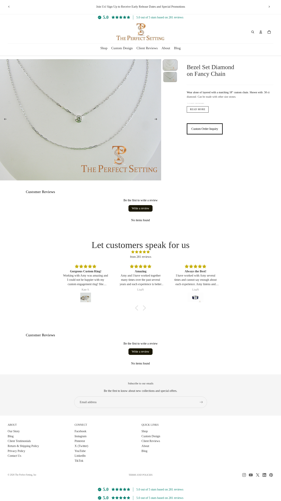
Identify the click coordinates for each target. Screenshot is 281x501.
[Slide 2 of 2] (170, 77)
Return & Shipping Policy (23, 446)
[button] (137, 308)
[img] (140, 252)
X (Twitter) (81, 446)
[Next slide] (269, 6)
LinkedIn (80, 455)
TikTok (79, 460)
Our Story (14, 431)
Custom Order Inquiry (204, 129)
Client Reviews (150, 441)
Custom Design (150, 436)
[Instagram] (244, 475)
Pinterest (80, 441)
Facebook (80, 431)
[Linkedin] (264, 475)
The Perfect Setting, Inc (25, 474)
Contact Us (14, 455)
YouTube (80, 450)
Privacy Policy (16, 450)
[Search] (253, 32)
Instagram (80, 436)
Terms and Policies (141, 475)
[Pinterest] (271, 475)
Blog (11, 436)
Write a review (140, 208)
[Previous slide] (9, 6)
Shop (144, 431)
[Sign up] (201, 402)
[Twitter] (257, 475)
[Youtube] (251, 475)
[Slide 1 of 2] (170, 65)
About (145, 446)
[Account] (261, 32)
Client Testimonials (19, 441)
